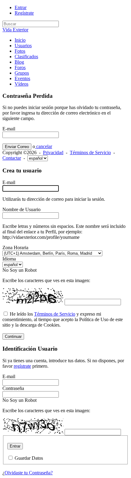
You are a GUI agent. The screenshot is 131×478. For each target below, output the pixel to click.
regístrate (22, 366)
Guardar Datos (29, 458)
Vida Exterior (15, 29)
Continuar (13, 336)
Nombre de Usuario (21, 209)
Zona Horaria (15, 247)
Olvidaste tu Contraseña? (29, 472)
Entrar (21, 7)
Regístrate (24, 13)
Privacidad (53, 152)
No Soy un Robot (19, 270)
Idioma (9, 258)
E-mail (8, 128)
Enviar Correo (17, 146)
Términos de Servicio (90, 152)
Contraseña (13, 388)
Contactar (11, 158)
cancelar (43, 146)
